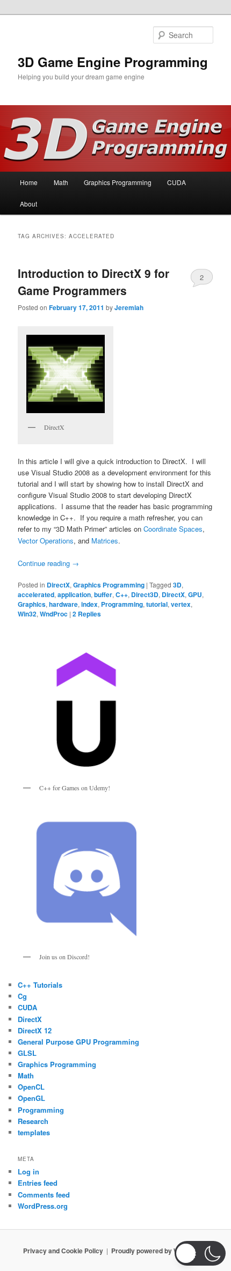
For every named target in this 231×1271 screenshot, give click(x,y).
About (28, 203)
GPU (195, 594)
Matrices (104, 540)
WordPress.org (43, 1206)
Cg (22, 996)
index (89, 604)
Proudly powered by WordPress (159, 1250)
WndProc (54, 614)
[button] (200, 1253)
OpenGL (31, 1098)
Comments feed (44, 1194)
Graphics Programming (117, 182)
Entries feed (37, 1183)
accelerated (36, 594)
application (74, 594)
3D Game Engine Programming (113, 62)
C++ (122, 594)
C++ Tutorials (40, 985)
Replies (87, 614)
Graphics (32, 604)
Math (61, 182)
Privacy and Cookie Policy (63, 1250)
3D (177, 585)
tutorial (157, 604)
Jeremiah (128, 307)
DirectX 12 (35, 1030)
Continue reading (48, 563)
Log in (28, 1171)
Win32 (27, 614)
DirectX (58, 585)
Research (33, 1121)
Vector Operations (46, 540)
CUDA (176, 182)
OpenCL (31, 1087)
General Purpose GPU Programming (78, 1042)
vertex (181, 604)
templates (34, 1132)
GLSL (27, 1053)
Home (29, 182)
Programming (122, 604)
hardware (63, 604)
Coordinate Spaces (173, 529)
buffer (103, 594)
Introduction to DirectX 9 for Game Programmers (93, 281)
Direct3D (144, 594)
